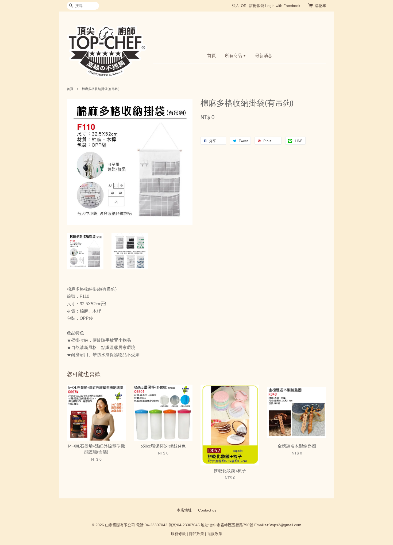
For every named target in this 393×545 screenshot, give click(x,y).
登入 (235, 5)
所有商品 (234, 55)
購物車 (320, 5)
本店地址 (184, 510)
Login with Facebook (282, 5)
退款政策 (214, 534)
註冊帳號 (256, 5)
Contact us (207, 510)
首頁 (211, 55)
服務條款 (178, 534)
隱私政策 (196, 534)
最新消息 (263, 55)
